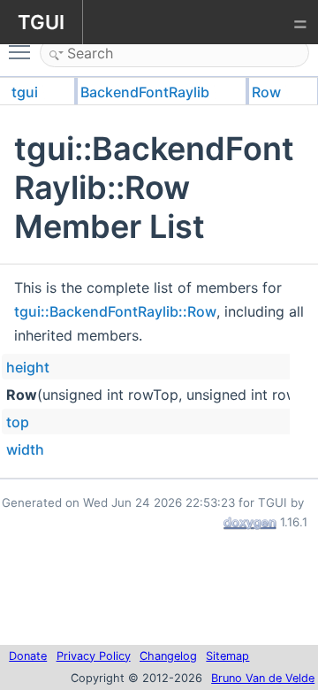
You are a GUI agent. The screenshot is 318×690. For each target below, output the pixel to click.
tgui (24, 92)
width (25, 449)
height (27, 367)
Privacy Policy (94, 656)
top (17, 422)
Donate (28, 656)
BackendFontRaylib (144, 92)
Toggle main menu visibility (23, 51)
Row (266, 92)
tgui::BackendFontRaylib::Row (115, 311)
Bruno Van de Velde (262, 678)
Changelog (168, 656)
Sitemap (227, 656)
